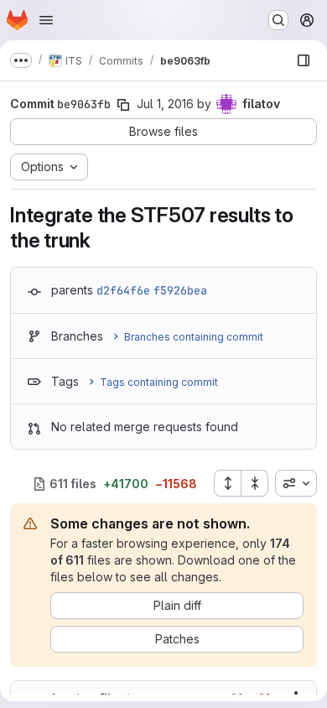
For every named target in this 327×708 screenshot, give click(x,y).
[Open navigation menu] (46, 20)
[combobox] (296, 483)
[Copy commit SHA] (123, 105)
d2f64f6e (123, 290)
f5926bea (180, 290)
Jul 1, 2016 (165, 103)
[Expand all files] (227, 483)
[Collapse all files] (254, 483)
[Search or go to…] (278, 20)
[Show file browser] (303, 60)
